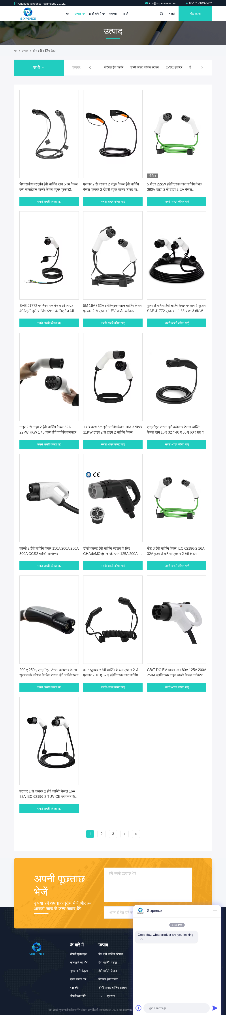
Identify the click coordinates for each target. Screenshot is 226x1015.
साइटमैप (74, 987)
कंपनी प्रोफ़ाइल (78, 954)
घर (67, 13)
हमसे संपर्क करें (78, 979)
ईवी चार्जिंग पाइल (107, 962)
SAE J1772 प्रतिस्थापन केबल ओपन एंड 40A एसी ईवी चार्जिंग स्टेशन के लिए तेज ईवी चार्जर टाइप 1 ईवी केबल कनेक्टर (46, 311)
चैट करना (195, 13)
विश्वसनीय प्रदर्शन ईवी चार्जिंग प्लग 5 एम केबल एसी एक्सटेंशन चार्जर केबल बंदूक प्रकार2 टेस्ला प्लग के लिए (48, 189)
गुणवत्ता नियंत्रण (79, 971)
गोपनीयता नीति (78, 996)
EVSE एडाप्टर (174, 67)
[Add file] (139, 1008)
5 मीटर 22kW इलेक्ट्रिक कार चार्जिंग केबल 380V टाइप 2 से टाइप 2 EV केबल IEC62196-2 (174, 189)
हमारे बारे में (95, 13)
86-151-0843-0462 (200, 3)
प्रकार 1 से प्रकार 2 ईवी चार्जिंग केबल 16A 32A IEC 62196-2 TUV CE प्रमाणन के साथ (47, 796)
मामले (125, 13)
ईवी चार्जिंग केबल (107, 971)
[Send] (214, 1008)
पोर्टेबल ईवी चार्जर (113, 67)
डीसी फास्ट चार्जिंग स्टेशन (144, 67)
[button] (90, 67)
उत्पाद (78, 13)
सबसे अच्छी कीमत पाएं (49, 201)
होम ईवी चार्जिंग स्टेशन (110, 954)
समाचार (113, 13)
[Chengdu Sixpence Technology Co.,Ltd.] (28, 13)
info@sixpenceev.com (162, 3)
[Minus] (215, 910)
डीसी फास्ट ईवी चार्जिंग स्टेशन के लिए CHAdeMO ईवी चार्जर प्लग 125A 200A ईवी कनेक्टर (113, 554)
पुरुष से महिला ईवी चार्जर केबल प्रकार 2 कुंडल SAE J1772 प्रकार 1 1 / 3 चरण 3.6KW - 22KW (176, 311)
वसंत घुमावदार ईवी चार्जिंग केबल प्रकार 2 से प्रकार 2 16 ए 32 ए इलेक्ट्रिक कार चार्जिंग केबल (110, 675)
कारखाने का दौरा (79, 962)
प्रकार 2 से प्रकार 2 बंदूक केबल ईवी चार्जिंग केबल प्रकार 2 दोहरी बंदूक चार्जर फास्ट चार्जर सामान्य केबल (112, 189)
